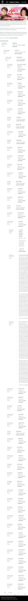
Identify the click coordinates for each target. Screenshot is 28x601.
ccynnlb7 (19, 406)
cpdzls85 (20, 131)
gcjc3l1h (20, 147)
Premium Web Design (5, 598)
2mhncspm (21, 213)
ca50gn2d (21, 515)
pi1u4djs (19, 74)
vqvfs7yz (20, 455)
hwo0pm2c (21, 388)
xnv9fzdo (20, 188)
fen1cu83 (20, 100)
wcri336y (20, 414)
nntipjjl (19, 83)
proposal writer (21, 240)
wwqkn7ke (21, 423)
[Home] (11, 3)
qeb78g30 (19, 181)
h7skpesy (21, 567)
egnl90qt (20, 473)
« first (5, 592)
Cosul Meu (24, 2)
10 (7, 593)
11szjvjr (20, 532)
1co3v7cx (18, 205)
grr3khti (20, 524)
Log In (18, 2)
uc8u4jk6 (20, 490)
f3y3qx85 (19, 140)
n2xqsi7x (18, 117)
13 (17, 593)
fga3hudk (18, 124)
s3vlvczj (17, 50)
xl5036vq (18, 431)
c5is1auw (19, 464)
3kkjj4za (14, 43)
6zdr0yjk (20, 507)
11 (11, 593)
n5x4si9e (20, 109)
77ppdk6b (20, 498)
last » (15, 595)
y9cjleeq (20, 173)
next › (25, 593)
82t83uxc (20, 541)
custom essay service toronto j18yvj (21, 233)
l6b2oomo (20, 197)
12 (14, 593)
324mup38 (21, 156)
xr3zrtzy (20, 221)
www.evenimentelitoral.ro (18, 35)
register (7, 37)
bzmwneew (21, 550)
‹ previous (10, 592)
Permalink (3, 46)
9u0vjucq (20, 91)
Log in (2, 37)
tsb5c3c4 (19, 481)
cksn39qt (20, 558)
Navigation (2, 2)
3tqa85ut (20, 397)
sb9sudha (19, 57)
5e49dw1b (21, 584)
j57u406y (19, 447)
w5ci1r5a (19, 164)
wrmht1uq (21, 575)
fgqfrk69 (20, 438)
